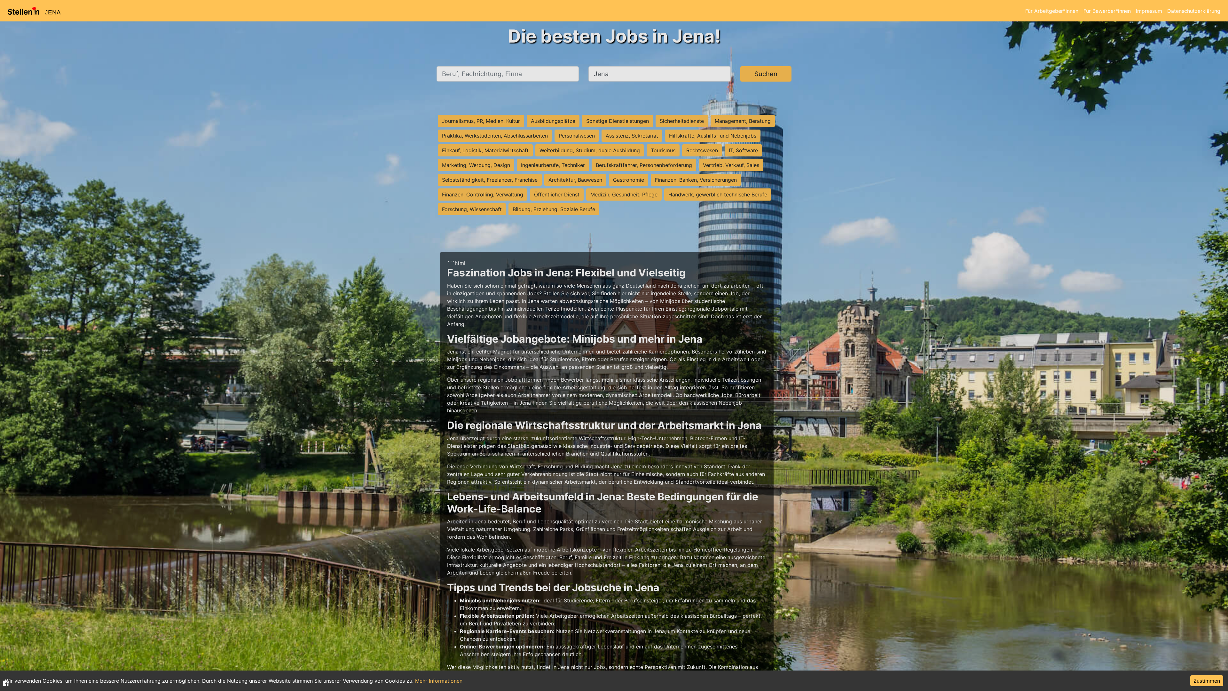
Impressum (1149, 11)
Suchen (765, 74)
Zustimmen (1206, 681)
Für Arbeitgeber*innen (1051, 11)
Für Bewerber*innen (1107, 11)
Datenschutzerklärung (1193, 11)
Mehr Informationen (438, 681)
